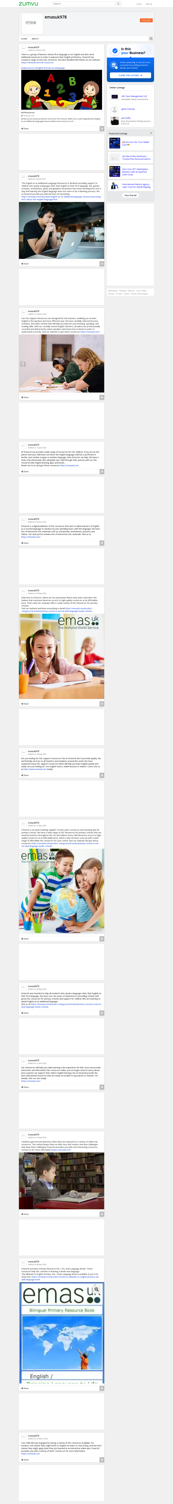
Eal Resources (28, 112)
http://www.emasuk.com (35, 769)
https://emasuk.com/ (90, 331)
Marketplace (113, 291)
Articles (111, 294)
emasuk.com (29, 115)
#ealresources (28, 67)
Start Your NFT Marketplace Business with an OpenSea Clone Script (135, 172)
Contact (126, 294)
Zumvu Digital (142, 294)
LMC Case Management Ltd (134, 96)
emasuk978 (33, 47)
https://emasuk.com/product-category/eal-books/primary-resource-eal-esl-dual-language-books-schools (57, 609)
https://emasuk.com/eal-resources (37, 62)
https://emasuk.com (69, 465)
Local (138, 291)
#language (60, 67)
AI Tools (119, 294)
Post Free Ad (130, 195)
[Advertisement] (130, 244)
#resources (49, 67)
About (35, 38)
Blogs (144, 291)
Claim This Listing (129, 75)
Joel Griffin (126, 118)
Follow (146, 20)
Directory (131, 291)
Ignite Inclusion (128, 109)
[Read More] (101, 128)
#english (39, 67)
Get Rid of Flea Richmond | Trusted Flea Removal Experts (136, 157)
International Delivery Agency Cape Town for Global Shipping (136, 185)
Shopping (123, 291)
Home (24, 38)
